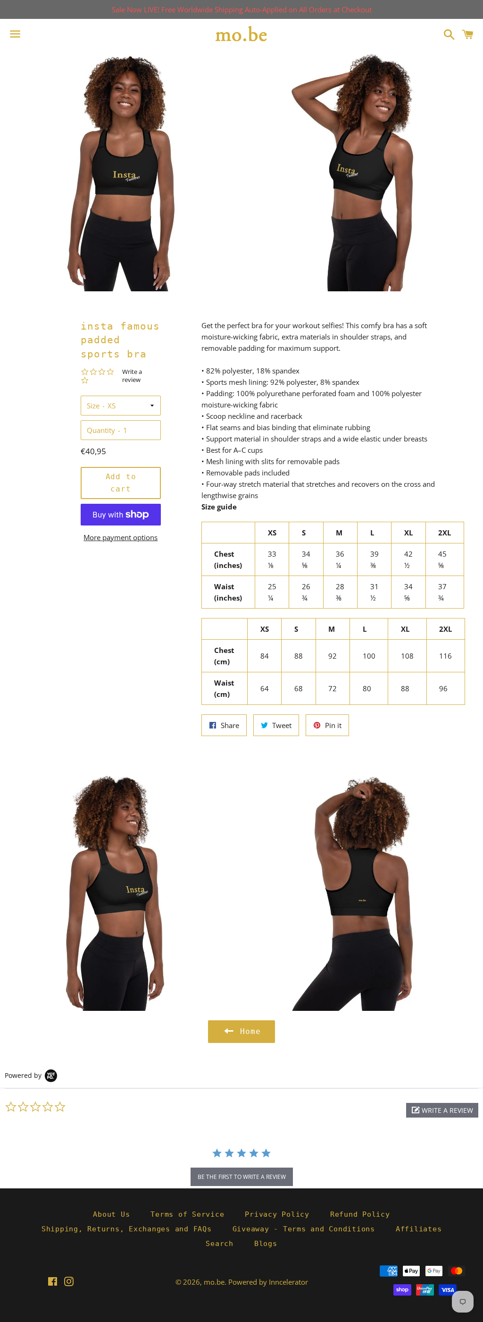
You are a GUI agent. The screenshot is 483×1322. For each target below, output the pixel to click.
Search (219, 1243)
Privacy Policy (277, 1214)
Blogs (265, 1243)
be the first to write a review (242, 1177)
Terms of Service (187, 1214)
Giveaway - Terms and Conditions (304, 1229)
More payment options (120, 537)
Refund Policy (360, 1214)
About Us (111, 1214)
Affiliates (419, 1229)
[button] (442, 1110)
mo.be (214, 1282)
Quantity (101, 430)
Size (93, 405)
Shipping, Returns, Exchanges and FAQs (127, 1229)
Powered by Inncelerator (268, 1282)
